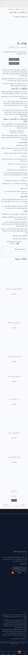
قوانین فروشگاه (23, 563)
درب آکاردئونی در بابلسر (14, 433)
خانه (26, 9)
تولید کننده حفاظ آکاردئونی (14, 356)
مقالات (23, 9)
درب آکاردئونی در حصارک (14, 322)
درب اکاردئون (14, 491)
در (19, 110)
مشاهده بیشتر (14, 293)
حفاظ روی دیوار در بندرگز (14, 376)
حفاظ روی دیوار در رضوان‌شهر (14, 289)
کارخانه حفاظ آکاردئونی (14, 457)
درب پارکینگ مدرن (14, 399)
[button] (2, 3)
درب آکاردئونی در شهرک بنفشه (18, 12)
